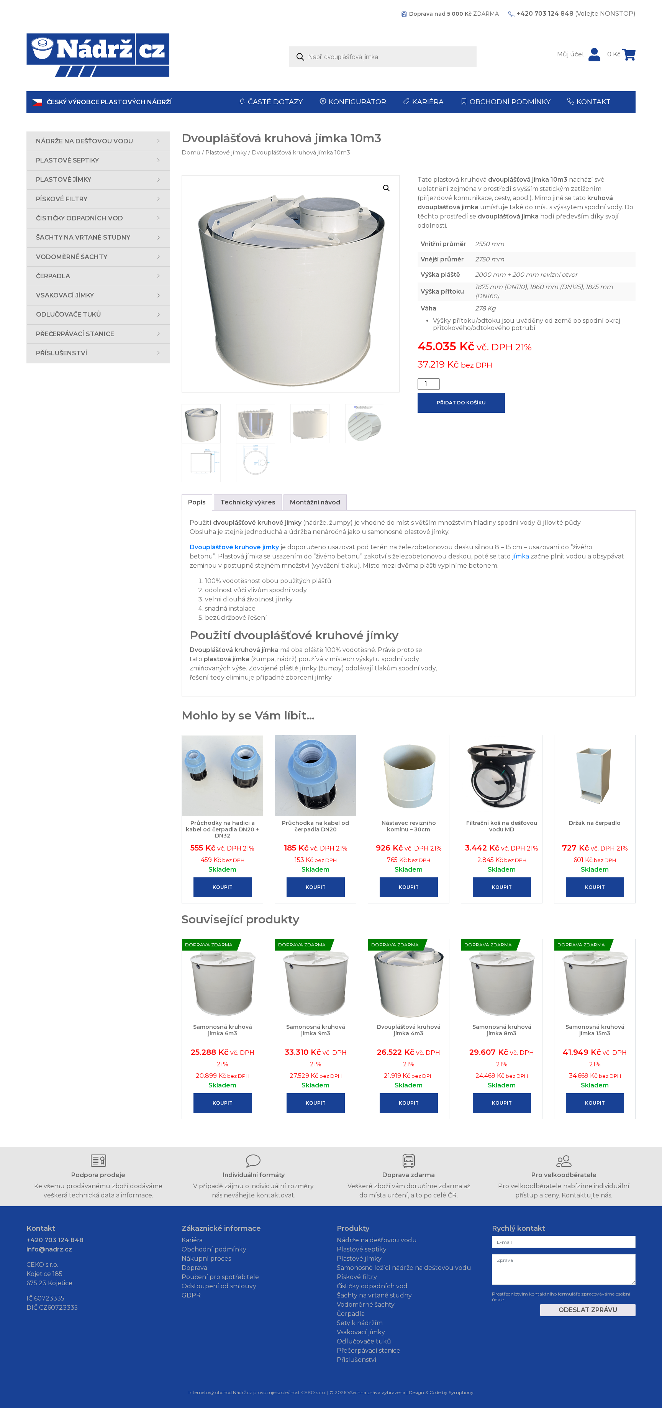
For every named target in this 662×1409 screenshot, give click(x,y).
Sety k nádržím (360, 1323)
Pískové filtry (357, 1277)
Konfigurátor (357, 102)
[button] (386, 188)
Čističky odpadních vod (372, 1286)
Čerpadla (351, 1313)
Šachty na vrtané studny (374, 1295)
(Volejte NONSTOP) (576, 13)
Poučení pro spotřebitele (220, 1277)
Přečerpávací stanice (368, 1350)
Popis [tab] (197, 502)
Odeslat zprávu (588, 1310)
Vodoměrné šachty (366, 1304)
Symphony (461, 1392)
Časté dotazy (275, 102)
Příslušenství (357, 1359)
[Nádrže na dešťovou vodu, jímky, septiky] (98, 55)
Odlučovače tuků (364, 1341)
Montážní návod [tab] (315, 502)
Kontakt (594, 102)
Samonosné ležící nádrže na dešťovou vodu (404, 1267)
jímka (520, 556)
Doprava (194, 1267)
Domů (191, 152)
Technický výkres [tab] (247, 502)
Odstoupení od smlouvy (219, 1286)
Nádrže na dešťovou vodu (377, 1240)
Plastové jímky (226, 152)
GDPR (191, 1295)
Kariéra (428, 102)
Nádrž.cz (242, 1392)
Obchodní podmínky (510, 102)
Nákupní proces (206, 1258)
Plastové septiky (362, 1249)
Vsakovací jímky (361, 1332)
